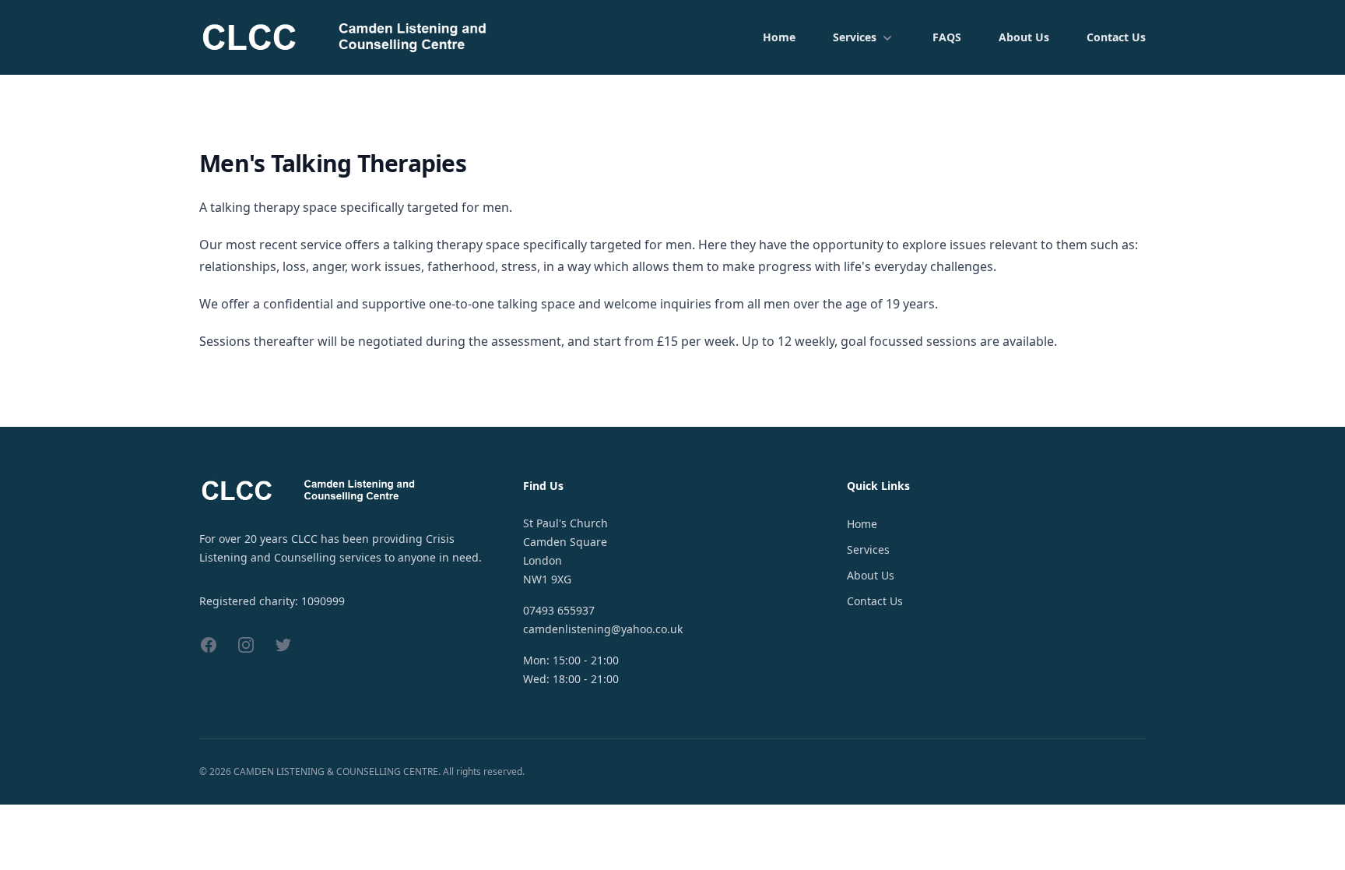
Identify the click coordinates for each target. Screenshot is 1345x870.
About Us (1024, 37)
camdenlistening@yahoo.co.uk (603, 629)
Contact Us (1116, 37)
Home (779, 37)
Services (854, 37)
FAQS (946, 37)
